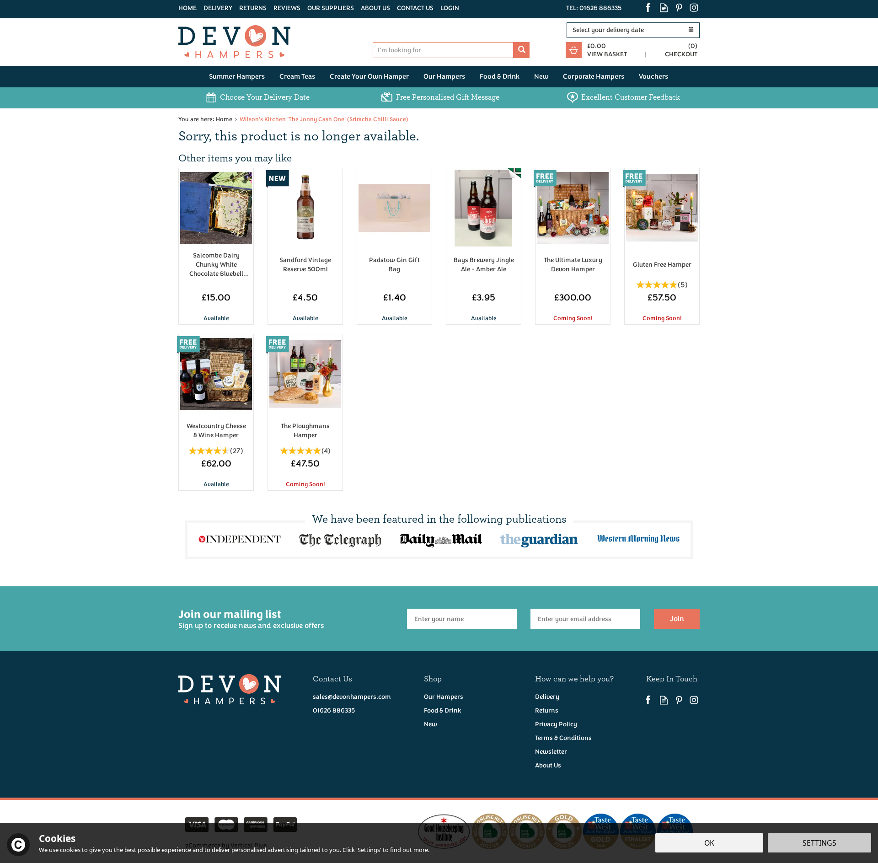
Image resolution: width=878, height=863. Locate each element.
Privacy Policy (556, 724)
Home (187, 8)
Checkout (681, 54)
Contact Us (415, 8)
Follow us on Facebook (648, 7)
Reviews (286, 8)
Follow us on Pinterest (679, 7)
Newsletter (551, 752)
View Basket (607, 54)
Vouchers (653, 76)
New (430, 724)
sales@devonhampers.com (352, 697)
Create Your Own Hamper (369, 76)
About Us (548, 765)
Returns (546, 710)
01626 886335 (334, 710)
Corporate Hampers (593, 76)
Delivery (547, 697)
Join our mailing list (251, 618)
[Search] (522, 50)
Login (449, 8)
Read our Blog (663, 7)
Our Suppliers (330, 8)
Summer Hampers (237, 76)
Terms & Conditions (563, 738)
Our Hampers (443, 697)
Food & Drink (442, 710)
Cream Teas (297, 76)
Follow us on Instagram (694, 7)
